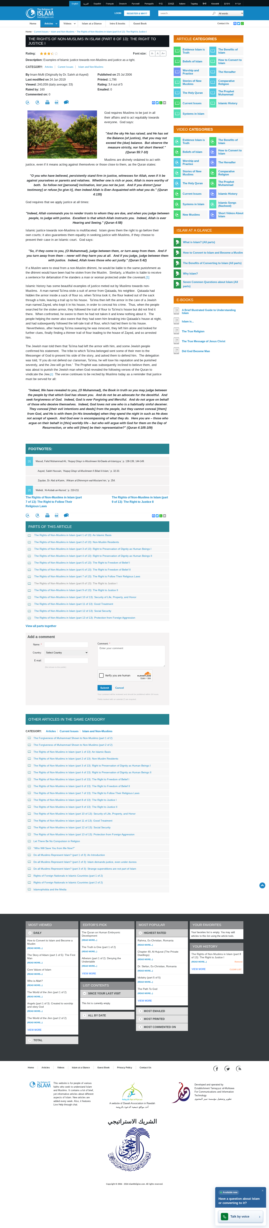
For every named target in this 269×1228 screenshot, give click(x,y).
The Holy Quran (193, 92)
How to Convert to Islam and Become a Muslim (213, 252)
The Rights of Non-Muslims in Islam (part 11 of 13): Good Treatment (73, 603)
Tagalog (194, 4)
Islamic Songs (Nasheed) (227, 204)
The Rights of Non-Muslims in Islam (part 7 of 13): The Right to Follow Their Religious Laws (54, 502)
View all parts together (41, 626)
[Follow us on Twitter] (228, 1068)
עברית (238, 4)
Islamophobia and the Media (49, 889)
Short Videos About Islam (230, 215)
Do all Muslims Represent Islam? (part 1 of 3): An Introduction (69, 854)
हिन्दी (204, 4)
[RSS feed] (238, 1068)
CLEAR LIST (236, 969)
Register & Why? (137, 13)
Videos (67, 23)
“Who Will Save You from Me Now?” (54, 848)
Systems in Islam (193, 113)
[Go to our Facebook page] (216, 1068)
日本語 (171, 4)
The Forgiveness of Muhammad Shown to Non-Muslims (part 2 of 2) (73, 744)
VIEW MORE (34, 1030)
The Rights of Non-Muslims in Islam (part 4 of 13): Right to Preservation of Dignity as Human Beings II (93, 555)
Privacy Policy (124, 1067)
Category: (34, 66)
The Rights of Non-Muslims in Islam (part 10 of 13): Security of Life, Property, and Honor (85, 597)
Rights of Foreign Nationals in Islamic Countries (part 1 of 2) (68, 875)
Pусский (135, 4)
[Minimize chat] (262, 1190)
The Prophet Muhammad (226, 93)
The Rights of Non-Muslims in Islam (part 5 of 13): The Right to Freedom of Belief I (82, 562)
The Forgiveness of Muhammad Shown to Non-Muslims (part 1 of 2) (73, 738)
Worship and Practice (191, 72)
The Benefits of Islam (228, 51)
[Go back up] (262, 885)
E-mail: (38, 660)
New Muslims (191, 214)
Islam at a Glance (92, 23)
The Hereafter (227, 71)
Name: (37, 644)
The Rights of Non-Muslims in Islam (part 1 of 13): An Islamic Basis (72, 535)
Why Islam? (190, 273)
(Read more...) (35, 948)
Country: (37, 652)
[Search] (214, 13)
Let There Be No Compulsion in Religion (56, 841)
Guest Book (140, 23)
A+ (163, 53)
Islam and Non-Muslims (62, 31)
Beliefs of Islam (192, 61)
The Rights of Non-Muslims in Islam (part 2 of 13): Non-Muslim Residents (76, 542)
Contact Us (223, 23)
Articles (48, 23)
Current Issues (41, 31)
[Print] (47, 102)
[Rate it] (28, 102)
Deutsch (123, 4)
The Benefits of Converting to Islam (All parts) (212, 263)
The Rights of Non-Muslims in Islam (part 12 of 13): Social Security (72, 610)
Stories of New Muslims (192, 82)
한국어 (227, 4)
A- (152, 53)
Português (149, 4)
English (75, 4)
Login (118, 13)
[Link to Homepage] (39, 13)
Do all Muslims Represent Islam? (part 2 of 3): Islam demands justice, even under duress (85, 861)
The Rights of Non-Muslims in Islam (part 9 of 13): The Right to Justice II (140, 499)
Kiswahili (215, 4)
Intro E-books (117, 23)
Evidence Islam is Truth (194, 51)
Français (110, 4)
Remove (238, 962)
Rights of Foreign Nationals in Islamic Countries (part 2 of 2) (68, 882)
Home (33, 23)
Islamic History (227, 103)
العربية (86, 4)
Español (97, 4)
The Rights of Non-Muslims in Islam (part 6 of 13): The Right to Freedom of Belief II (82, 569)
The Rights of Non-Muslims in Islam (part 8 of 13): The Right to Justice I (75, 583)
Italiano (182, 4)
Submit (104, 687)
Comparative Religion (226, 82)
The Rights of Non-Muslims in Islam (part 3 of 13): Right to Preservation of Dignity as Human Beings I (92, 548)
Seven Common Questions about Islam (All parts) (210, 284)
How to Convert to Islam (230, 61)
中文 (161, 4)
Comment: (104, 643)
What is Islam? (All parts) (199, 242)
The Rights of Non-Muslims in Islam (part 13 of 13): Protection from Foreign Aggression (84, 617)
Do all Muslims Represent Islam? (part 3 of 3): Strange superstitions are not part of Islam (84, 868)
